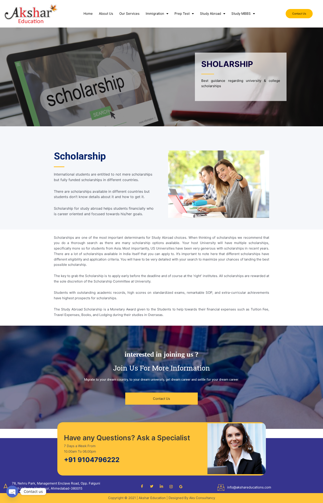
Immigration (155, 13)
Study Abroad (210, 13)
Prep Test (182, 13)
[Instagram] (171, 486)
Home (88, 13)
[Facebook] (142, 486)
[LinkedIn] (161, 486)
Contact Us (161, 399)
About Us (106, 13)
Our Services (129, 13)
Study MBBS (241, 13)
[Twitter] (152, 486)
